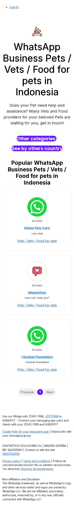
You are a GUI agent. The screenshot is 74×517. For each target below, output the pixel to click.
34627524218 (11, 453)
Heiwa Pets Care (37, 228)
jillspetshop (37, 292)
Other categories (36, 138)
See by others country (37, 148)
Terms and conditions (36, 461)
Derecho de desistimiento (37, 469)
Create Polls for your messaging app (25, 431)
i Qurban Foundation (37, 357)
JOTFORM (51, 416)
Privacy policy (11, 461)
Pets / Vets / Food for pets (37, 241)
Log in (14, 7)
